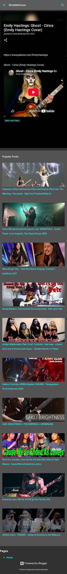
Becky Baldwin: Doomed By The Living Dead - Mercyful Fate (32, 309)
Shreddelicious (17, 5)
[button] (5, 40)
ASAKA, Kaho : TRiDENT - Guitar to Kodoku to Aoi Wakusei (31, 535)
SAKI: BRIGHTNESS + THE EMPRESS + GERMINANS (27, 424)
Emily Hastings (12, 121)
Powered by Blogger (35, 563)
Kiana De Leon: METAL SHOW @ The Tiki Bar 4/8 (26, 499)
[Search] (63, 5)
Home (9, 557)
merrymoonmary (41, 570)
